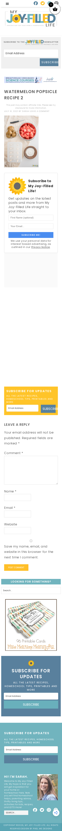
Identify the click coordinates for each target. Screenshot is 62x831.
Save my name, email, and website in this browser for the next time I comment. (28, 551)
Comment (13, 453)
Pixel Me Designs (42, 828)
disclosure (20, 108)
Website (10, 524)
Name (10, 491)
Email (9, 508)
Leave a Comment (39, 111)
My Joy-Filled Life (31, 18)
